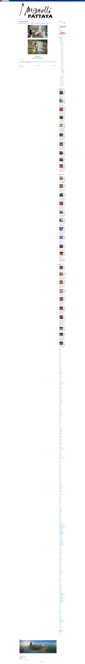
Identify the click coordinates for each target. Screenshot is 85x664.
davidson (60, 413)
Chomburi (60, 402)
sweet (60, 588)
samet (60, 567)
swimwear (60, 589)
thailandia (60, 596)
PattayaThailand (61, 532)
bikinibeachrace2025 (62, 381)
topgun (60, 606)
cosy (60, 409)
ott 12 (62, 64)
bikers (60, 379)
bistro (60, 384)
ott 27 (62, 48)
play (60, 548)
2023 (60, 86)
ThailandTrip (61, 599)
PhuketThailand (61, 544)
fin (59, 424)
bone (60, 386)
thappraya (60, 602)
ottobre (61, 44)
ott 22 (62, 54)
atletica (60, 368)
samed (60, 566)
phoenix (60, 536)
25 (59, 353)
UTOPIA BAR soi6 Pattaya (65, 328)
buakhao (60, 390)
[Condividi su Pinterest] (30, 61)
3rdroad (60, 356)
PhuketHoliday (61, 541)
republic (60, 562)
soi (59, 576)
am (59, 365)
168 (60, 350)
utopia (60, 615)
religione (60, 561)
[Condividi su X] (28, 61)
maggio (61, 80)
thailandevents (61, 595)
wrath (60, 623)
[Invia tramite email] (26, 61)
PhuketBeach (61, 540)
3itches (60, 354)
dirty (60, 416)
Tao (59, 590)
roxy (60, 565)
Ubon (60, 613)
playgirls (60, 549)
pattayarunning (61, 531)
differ (60, 414)
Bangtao (60, 373)
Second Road (61, 571)
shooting (60, 573)
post (60, 551)
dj (59, 419)
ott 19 (62, 56)
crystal (60, 411)
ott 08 (62, 68)
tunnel (60, 612)
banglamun (61, 372)
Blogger (44, 661)
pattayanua (60, 530)
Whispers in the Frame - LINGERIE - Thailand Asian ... (63, 72)
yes (59, 626)
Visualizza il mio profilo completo (23, 659)
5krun (60, 357)
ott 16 (62, 60)
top (59, 605)
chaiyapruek (61, 400)
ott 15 (62, 61)
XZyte (60, 625)
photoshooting (61, 538)
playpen (60, 550)
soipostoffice (61, 578)
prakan (60, 553)
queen (60, 557)
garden (60, 427)
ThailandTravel (61, 598)
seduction (60, 572)
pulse (60, 556)
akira (60, 362)
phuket (60, 539)
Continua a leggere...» (21, 59)
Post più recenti (21, 65)
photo (60, 537)
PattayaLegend (61, 528)
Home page (37, 65)
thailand (60, 592)
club (60, 405)
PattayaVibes (61, 533)
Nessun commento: (22, 61)
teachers (60, 591)
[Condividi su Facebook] (29, 61)
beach (60, 375)
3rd (59, 355)
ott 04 (62, 69)
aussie (60, 369)
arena (60, 367)
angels (60, 366)
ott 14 (62, 62)
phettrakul (60, 535)
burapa (60, 391)
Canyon (60, 395)
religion (60, 560)
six (59, 575)
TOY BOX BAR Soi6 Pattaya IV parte (65, 153)
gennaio (61, 85)
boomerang (61, 388)
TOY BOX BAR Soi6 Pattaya (65, 267)
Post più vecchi (54, 65)
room (60, 564)
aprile (61, 81)
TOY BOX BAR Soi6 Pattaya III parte (65, 343)
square (60, 582)
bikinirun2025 (61, 383)
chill (60, 401)
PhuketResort (61, 543)
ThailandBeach (61, 593)
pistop (60, 546)
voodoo (60, 618)
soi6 (60, 577)
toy (59, 608)
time (60, 604)
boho (60, 385)
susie (60, 587)
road (60, 563)
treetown (60, 611)
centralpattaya (61, 396)
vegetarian (60, 617)
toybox (60, 609)
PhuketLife (60, 542)
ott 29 (62, 47)
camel (60, 394)
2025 (60, 39)
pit (59, 547)
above (60, 360)
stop (60, 583)
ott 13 (62, 63)
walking (60, 619)
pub (60, 555)
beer (60, 377)
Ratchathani (61, 558)
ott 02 (62, 74)
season (60, 570)
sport (60, 581)
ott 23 (62, 53)
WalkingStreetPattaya (62, 621)
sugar (60, 586)
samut (60, 568)
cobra (60, 406)
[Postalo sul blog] (27, 61)
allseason (60, 364)
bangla (60, 371)
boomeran (60, 387)
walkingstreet (61, 620)
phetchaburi (61, 534)
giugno (61, 79)
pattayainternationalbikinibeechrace (62, 527)
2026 (60, 38)
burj (60, 392)
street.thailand (61, 585)
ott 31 (62, 45)
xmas (60, 624)
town (60, 607)
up (59, 614)
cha (59, 397)
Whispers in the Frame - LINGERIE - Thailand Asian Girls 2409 (33, 23)
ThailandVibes (61, 601)
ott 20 (62, 55)
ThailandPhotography (62, 597)
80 (59, 359)
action (60, 361)
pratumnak (60, 554)
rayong (60, 559)
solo (60, 579)
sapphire (60, 569)
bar (59, 374)
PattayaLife (60, 529)
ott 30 (62, 46)
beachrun (60, 376)
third (60, 603)
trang (60, 610)
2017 (60, 351)
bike (60, 378)
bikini (60, 380)
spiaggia (60, 580)
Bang (60, 370)
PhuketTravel (61, 545)
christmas (60, 403)
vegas (60, 616)
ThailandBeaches (61, 594)
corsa (60, 408)
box (59, 389)
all (59, 363)
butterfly (60, 393)
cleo (60, 404)
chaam (60, 398)
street (60, 584)
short (60, 574)
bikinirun (60, 382)
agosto (61, 77)
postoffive (60, 552)
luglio (61, 78)
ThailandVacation (61, 600)
